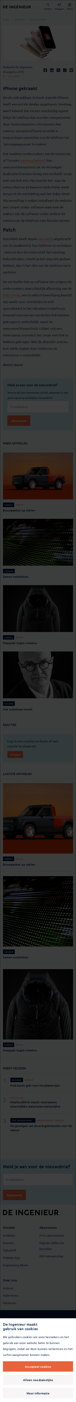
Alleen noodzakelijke (38, 1380)
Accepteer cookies (38, 1366)
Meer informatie (38, 1393)
